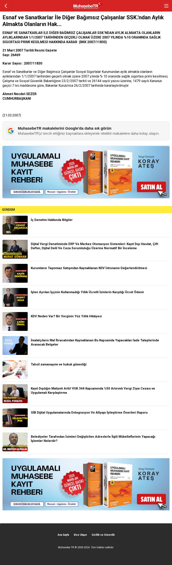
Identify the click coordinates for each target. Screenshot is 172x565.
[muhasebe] (86, 9)
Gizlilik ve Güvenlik (103, 534)
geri (6, 6)
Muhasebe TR (66, 547)
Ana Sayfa (63, 534)
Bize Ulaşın (80, 534)
